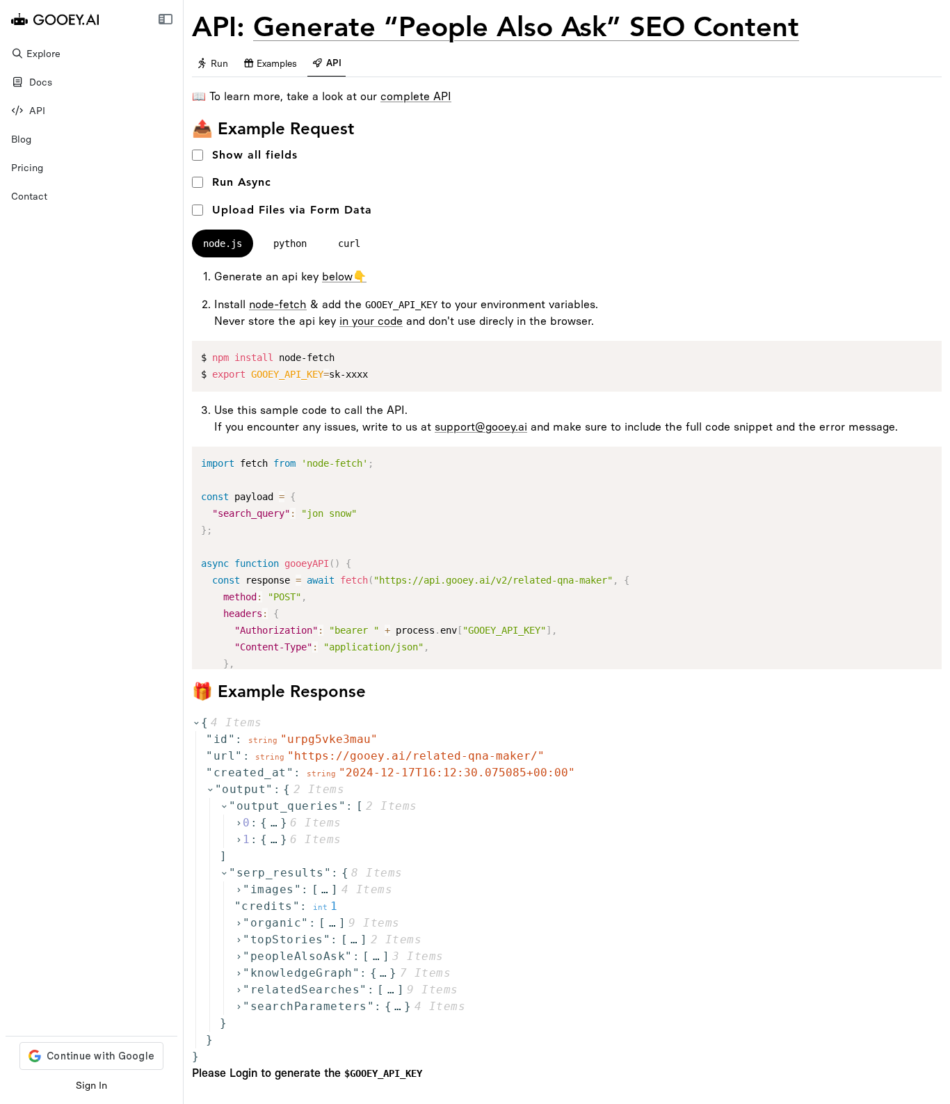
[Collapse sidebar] (165, 19)
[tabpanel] (567, 469)
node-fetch (278, 304)
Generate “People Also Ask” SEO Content (526, 26)
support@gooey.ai (481, 426)
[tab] (212, 64)
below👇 (344, 276)
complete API (415, 96)
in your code (371, 321)
